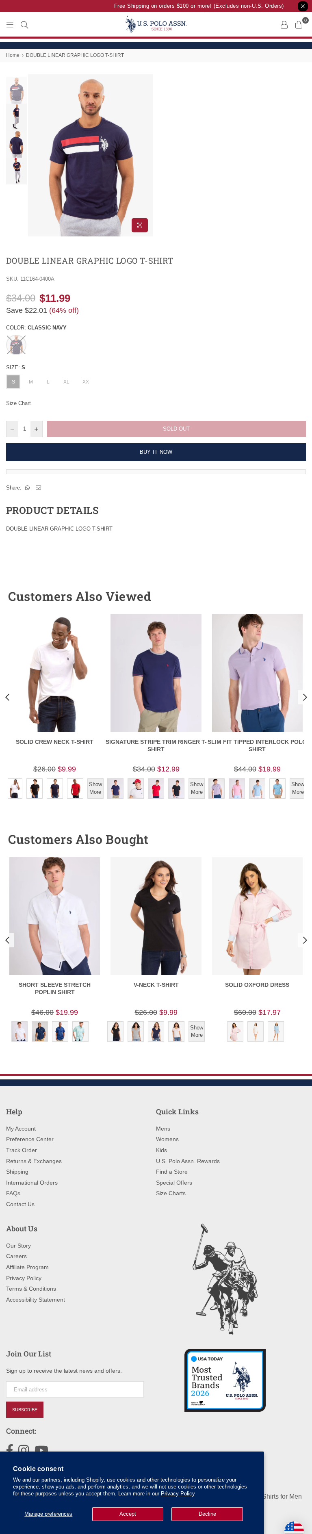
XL (66, 382)
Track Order (21, 1150)
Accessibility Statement (35, 1299)
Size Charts (171, 1193)
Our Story (18, 1245)
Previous (35, 155)
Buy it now (156, 452)
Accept (127, 1514)
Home (13, 55)
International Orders (32, 1182)
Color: (36, 328)
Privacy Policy (178, 1494)
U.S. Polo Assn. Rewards (188, 1161)
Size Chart (18, 403)
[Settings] (284, 24)
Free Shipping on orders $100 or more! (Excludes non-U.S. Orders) (193, 6)
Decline (207, 1514)
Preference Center (30, 1139)
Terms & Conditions (31, 1288)
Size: (15, 367)
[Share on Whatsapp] (27, 488)
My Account (21, 1128)
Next (146, 155)
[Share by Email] (38, 488)
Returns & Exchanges (34, 1161)
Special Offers (174, 1182)
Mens (163, 1128)
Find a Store (172, 1171)
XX (85, 382)
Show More (95, 788)
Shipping (17, 1171)
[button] (284, 596)
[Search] (24, 24)
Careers (16, 1256)
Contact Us (20, 1204)
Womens (167, 1139)
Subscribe (24, 1409)
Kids (161, 1150)
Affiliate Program (27, 1267)
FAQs (13, 1193)
